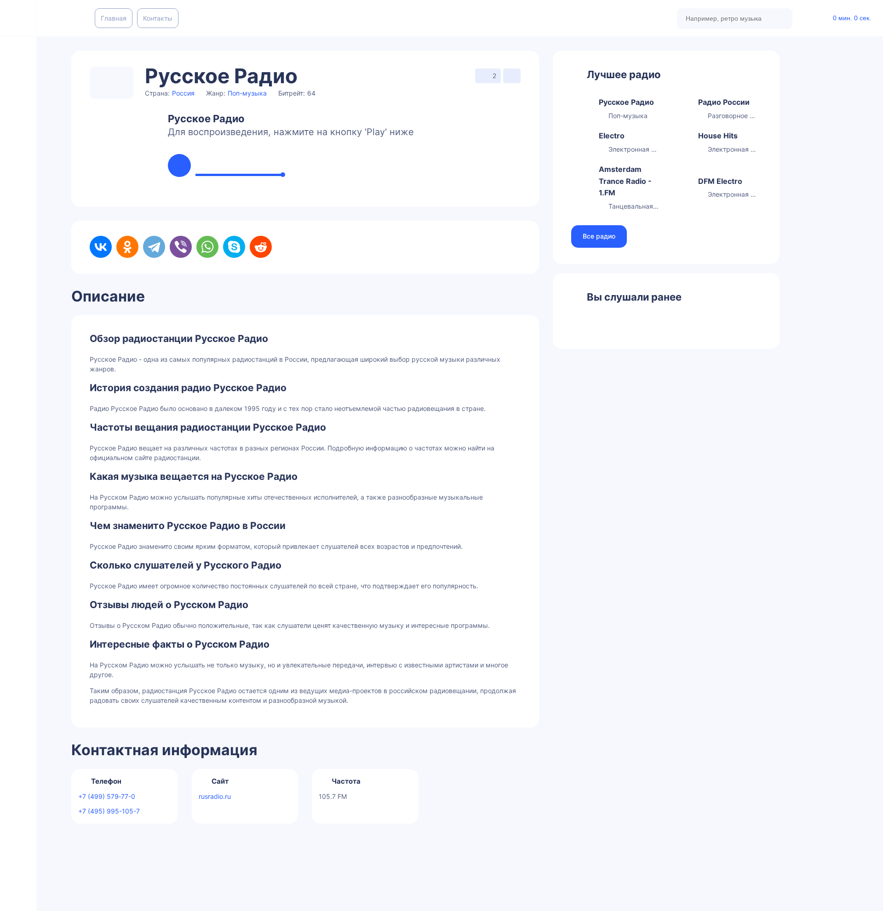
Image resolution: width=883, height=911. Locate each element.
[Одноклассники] (127, 247)
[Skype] (234, 247)
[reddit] (261, 247)
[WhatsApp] (207, 247)
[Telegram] (154, 247)
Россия (183, 93)
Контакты (157, 18)
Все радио (599, 236)
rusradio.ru (215, 796)
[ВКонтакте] (101, 247)
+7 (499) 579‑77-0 (106, 796)
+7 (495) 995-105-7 (109, 811)
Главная (113, 18)
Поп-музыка (247, 93)
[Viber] (181, 247)
